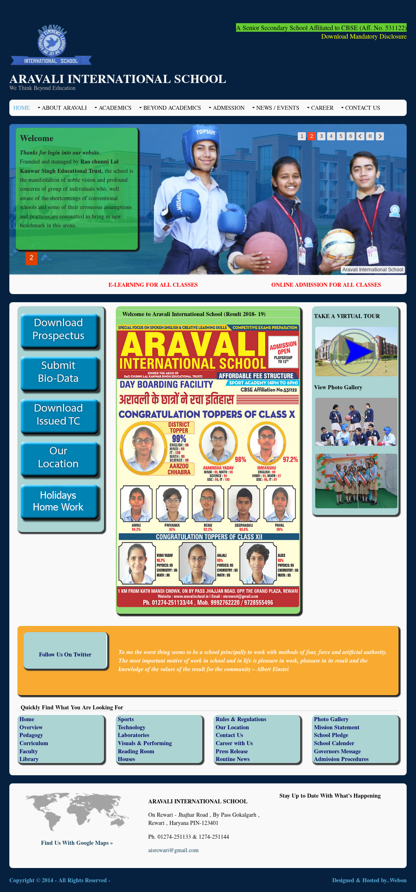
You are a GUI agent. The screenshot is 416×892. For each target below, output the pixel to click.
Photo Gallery (331, 719)
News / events (277, 107)
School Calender (334, 743)
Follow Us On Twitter (65, 654)
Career (322, 107)
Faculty (29, 751)
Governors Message (337, 751)
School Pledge (331, 735)
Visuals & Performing (145, 743)
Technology (131, 727)
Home (21, 107)
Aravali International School (372, 270)
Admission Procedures (341, 759)
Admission (229, 107)
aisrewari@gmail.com (173, 850)
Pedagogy (31, 735)
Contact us (362, 107)
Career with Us (234, 743)
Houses (126, 759)
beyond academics (172, 107)
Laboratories (133, 735)
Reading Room (136, 751)
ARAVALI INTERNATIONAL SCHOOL (117, 78)
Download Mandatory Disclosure (364, 36)
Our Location (232, 727)
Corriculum (34, 743)
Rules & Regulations (241, 719)
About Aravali (64, 107)
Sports (126, 719)
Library (29, 759)
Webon (398, 880)
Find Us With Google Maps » (77, 842)
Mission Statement (337, 727)
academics (115, 107)
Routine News (232, 759)
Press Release (232, 751)
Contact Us (229, 735)
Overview (31, 727)
